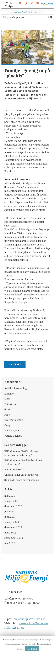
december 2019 (13, 527)
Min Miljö (9, 4)
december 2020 (13, 506)
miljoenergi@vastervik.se (29, 619)
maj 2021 (9, 495)
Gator (7, 409)
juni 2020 (9, 516)
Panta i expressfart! (15, 469)
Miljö (7, 414)
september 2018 (13, 537)
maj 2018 (9, 543)
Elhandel (9, 393)
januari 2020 (11, 522)
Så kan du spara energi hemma (21, 480)
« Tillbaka (15, 364)
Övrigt (7, 425)
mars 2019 (10, 532)
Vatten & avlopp (13, 435)
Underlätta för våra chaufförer (21, 474)
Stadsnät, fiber (12, 430)
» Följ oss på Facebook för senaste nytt (27, 12)
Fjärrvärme (10, 404)
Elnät (7, 398)
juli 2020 (9, 511)
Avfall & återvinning (15, 388)
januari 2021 (11, 501)
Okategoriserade (13, 419)
